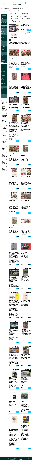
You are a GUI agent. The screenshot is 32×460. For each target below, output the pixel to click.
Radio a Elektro (3, 58)
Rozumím (21, 459)
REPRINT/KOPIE (3, 83)
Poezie (2, 88)
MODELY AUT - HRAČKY (3, 46)
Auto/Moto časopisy (3, 37)
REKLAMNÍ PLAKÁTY (4, 22)
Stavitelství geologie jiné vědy (3, 72)
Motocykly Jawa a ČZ (4, 40)
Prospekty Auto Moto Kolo (3, 31)
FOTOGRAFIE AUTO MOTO (3, 42)
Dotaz (23, 34)
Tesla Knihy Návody (3, 81)
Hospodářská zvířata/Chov (3, 51)
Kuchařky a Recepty (3, 76)
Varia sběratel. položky (3, 49)
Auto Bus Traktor (4, 35)
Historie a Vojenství (2, 67)
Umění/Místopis (3, 73)
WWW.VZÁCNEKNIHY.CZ (13, 431)
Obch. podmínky (6, 8)
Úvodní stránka (2, 8)
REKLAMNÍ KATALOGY (2, 18)
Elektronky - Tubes (3, 69)
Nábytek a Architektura (3, 64)
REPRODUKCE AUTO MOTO (4, 44)
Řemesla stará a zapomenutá (3, 26)
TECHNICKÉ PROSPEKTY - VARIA (4, 28)
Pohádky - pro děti (3, 97)
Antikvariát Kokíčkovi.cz (4, 4)
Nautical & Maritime (3, 95)
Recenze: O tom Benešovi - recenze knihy (18, 8)
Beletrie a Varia (3, 62)
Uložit (12, 37)
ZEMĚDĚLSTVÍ (3, 55)
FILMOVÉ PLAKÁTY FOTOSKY (3, 20)
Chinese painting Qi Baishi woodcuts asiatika (4, 78)
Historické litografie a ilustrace (3, 92)
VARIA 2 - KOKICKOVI (2, 53)
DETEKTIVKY (2, 86)
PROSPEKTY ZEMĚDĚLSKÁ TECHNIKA (3, 34)
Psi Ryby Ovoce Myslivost (3, 60)
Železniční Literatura (3, 24)
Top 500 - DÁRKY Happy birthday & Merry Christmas (4, 16)
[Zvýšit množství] (26, 29)
